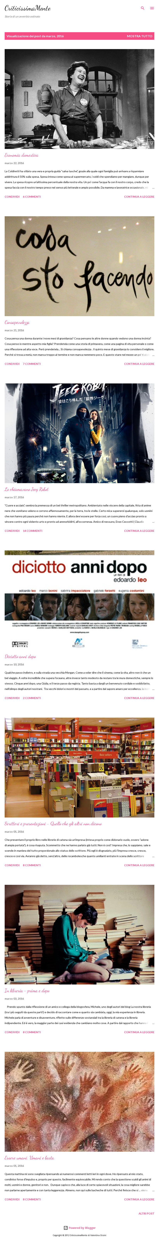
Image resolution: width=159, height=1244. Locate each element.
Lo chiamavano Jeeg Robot (26, 489)
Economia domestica (21, 155)
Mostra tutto (139, 36)
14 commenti (32, 530)
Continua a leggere (139, 196)
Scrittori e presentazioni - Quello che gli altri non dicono (53, 823)
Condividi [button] (12, 196)
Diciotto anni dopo (20, 656)
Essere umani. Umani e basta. (30, 1158)
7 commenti (32, 363)
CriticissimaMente (27, 8)
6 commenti (32, 196)
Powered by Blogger (82, 1228)
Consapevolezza (17, 322)
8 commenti (32, 865)
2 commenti (32, 698)
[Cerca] (142, 7)
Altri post (146, 1213)
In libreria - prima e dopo (27, 990)
